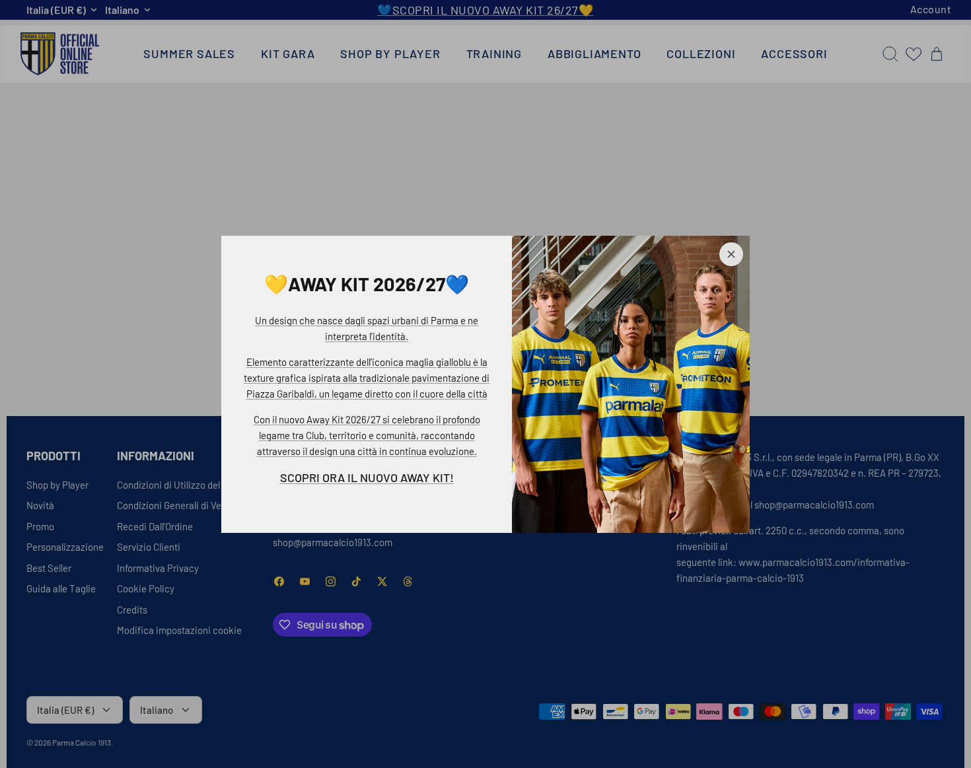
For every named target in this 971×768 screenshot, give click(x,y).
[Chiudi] (731, 254)
